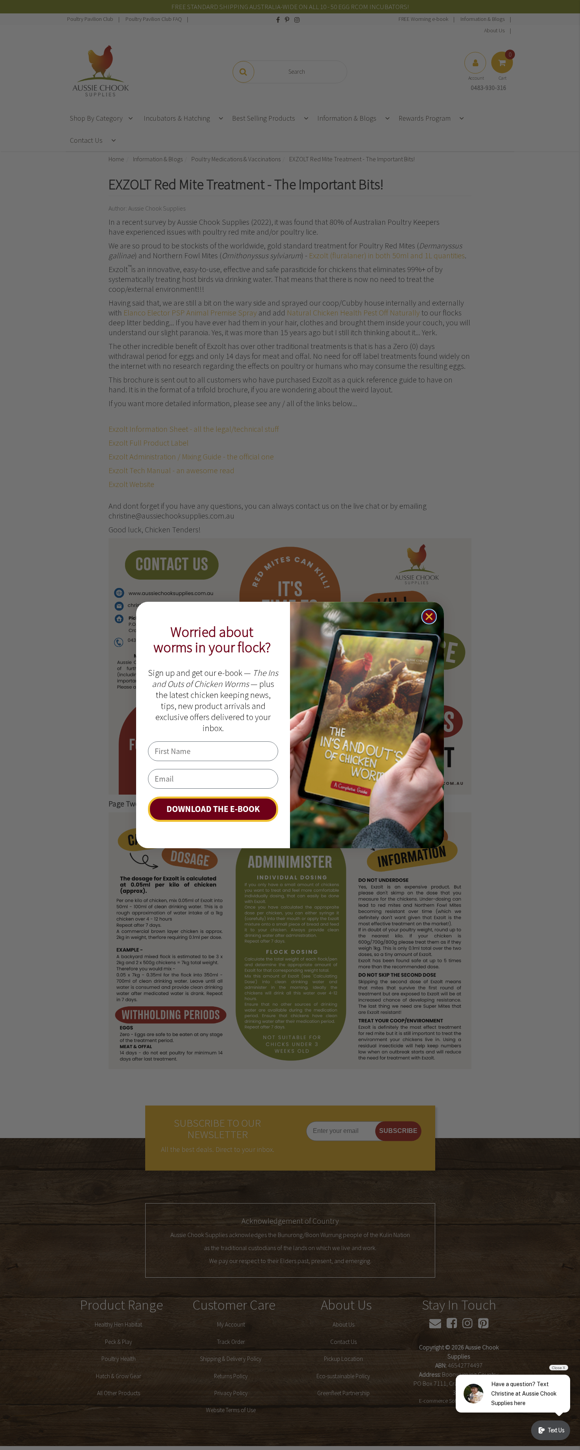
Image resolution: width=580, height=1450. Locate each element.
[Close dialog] (429, 616)
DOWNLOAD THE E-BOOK (213, 809)
